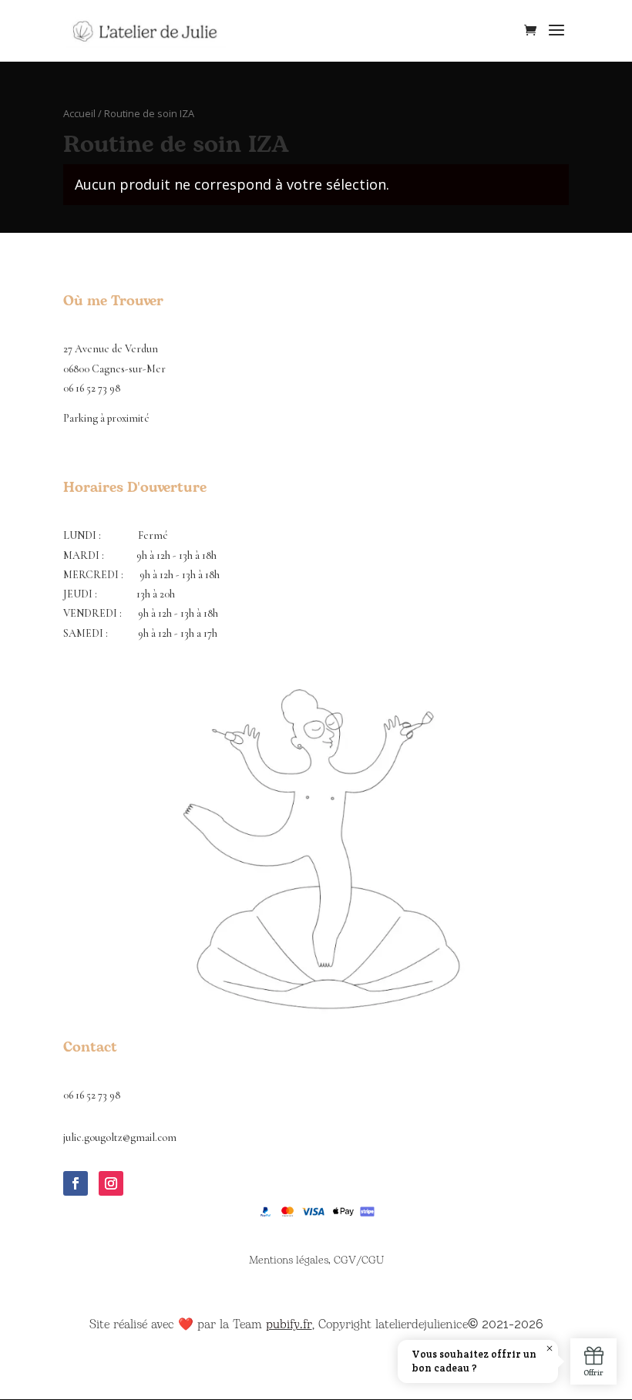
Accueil (79, 113)
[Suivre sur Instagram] (111, 1183)
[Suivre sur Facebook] (75, 1183)
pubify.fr (289, 1324)
